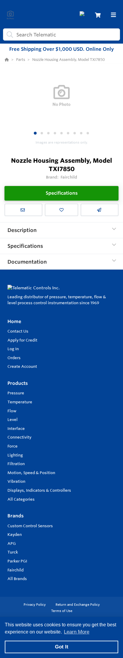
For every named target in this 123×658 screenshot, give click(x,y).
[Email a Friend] (100, 210)
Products (17, 383)
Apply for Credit (22, 340)
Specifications (62, 193)
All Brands (17, 578)
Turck (12, 552)
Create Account (22, 366)
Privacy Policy (35, 604)
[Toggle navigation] (113, 15)
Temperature (19, 401)
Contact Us (17, 331)
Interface (16, 428)
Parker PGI (17, 561)
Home (14, 321)
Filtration (16, 463)
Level (12, 419)
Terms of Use (61, 611)
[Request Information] (23, 210)
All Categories (21, 499)
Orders (14, 357)
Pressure (15, 393)
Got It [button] (61, 647)
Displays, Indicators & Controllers (39, 490)
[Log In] (83, 15)
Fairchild (15, 570)
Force (12, 446)
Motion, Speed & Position (31, 472)
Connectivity (19, 437)
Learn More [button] (76, 632)
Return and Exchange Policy (78, 604)
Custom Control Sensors (30, 525)
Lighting (15, 455)
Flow (11, 410)
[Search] (8, 34)
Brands (15, 516)
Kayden (14, 534)
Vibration (16, 481)
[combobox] (61, 34)
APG (11, 543)
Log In (13, 348)
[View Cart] (98, 15)
